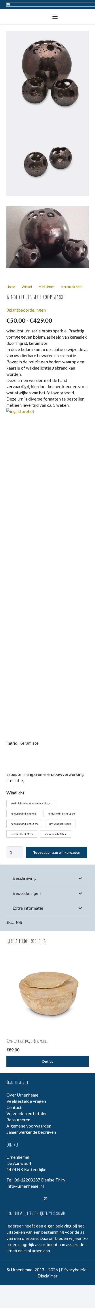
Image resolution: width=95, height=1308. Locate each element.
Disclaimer (47, 1275)
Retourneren (18, 1119)
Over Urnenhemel (23, 1094)
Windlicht (15, 792)
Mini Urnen (46, 287)
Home (10, 287)
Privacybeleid (74, 1269)
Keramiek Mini (71, 287)
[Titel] (23, 1198)
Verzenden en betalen (27, 1113)
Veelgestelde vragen (26, 1101)
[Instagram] (34, 1198)
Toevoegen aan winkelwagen (56, 852)
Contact (14, 1107)
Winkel (27, 287)
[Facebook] (11, 1198)
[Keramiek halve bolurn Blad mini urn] (47, 990)
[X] (45, 1198)
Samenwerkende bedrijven (31, 1132)
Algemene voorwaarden (28, 1125)
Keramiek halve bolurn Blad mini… (27, 1041)
